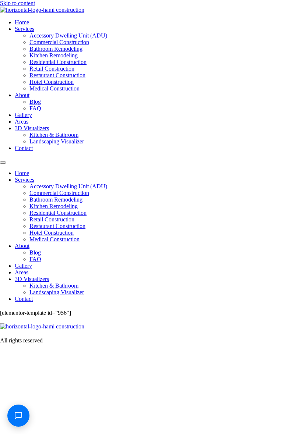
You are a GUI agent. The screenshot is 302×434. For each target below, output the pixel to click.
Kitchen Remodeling (53, 55)
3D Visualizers (32, 128)
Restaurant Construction (57, 75)
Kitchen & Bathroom (53, 135)
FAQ (35, 108)
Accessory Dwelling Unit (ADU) (68, 35)
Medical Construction (54, 88)
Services (24, 29)
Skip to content (17, 3)
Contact (24, 148)
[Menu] (3, 162)
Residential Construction (58, 62)
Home (22, 22)
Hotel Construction (51, 82)
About (22, 95)
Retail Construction (51, 68)
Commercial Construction (59, 42)
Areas (21, 121)
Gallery (23, 115)
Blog (35, 102)
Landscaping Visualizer (56, 141)
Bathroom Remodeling (55, 49)
